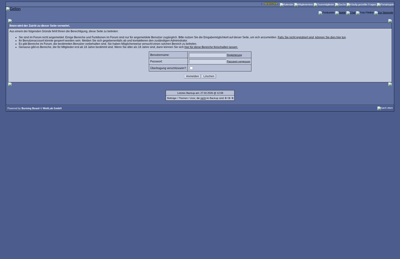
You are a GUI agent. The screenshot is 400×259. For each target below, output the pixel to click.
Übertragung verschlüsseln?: (168, 68)
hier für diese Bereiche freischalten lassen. (211, 47)
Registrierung (234, 55)
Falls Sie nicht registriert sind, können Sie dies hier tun (312, 37)
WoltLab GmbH (52, 108)
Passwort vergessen (238, 61)
